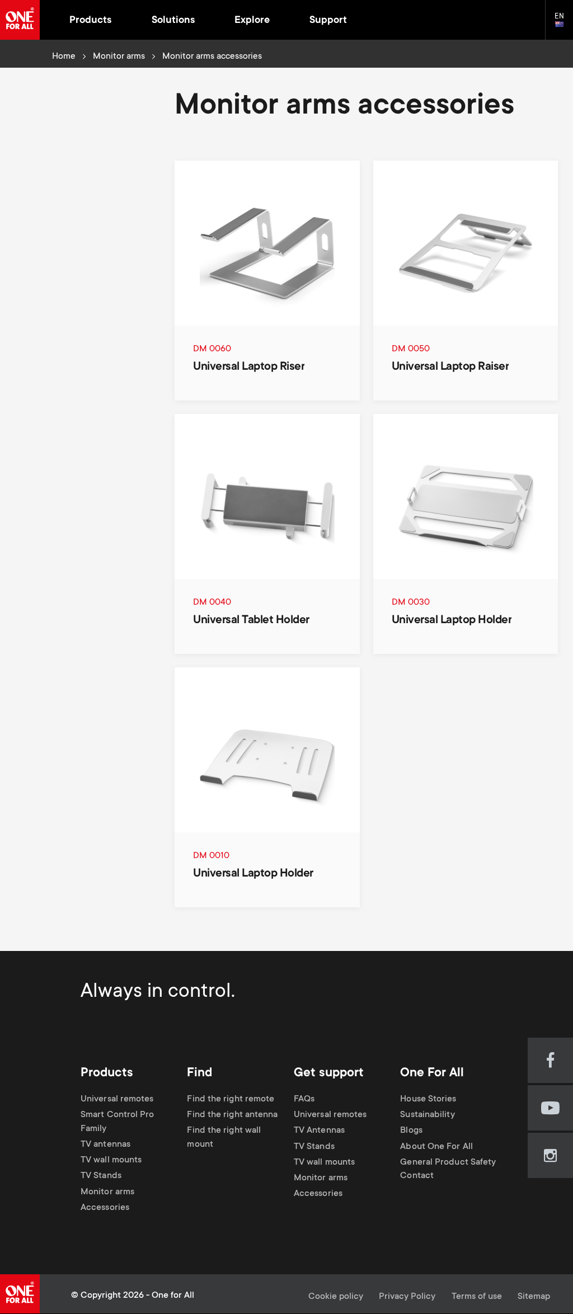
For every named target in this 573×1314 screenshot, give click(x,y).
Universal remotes (117, 1099)
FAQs (304, 1099)
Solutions (173, 20)
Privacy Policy (407, 1297)
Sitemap (534, 1297)
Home (64, 57)
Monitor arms (119, 57)
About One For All (436, 1147)
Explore (252, 20)
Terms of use (477, 1297)
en (564, 25)
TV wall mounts (111, 1161)
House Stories (428, 1099)
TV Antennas (319, 1131)
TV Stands (101, 1176)
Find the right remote (230, 1099)
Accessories (105, 1208)
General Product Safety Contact (448, 1169)
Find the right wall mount (224, 1138)
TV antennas (105, 1145)
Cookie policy (335, 1297)
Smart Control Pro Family (117, 1122)
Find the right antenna (232, 1115)
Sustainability (427, 1115)
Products (90, 20)
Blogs (411, 1131)
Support (328, 20)
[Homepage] (20, 20)
